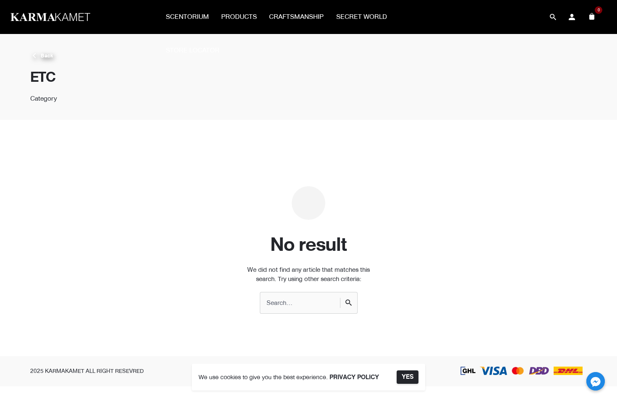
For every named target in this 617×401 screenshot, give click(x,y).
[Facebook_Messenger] (595, 381)
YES (407, 377)
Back (47, 55)
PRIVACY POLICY (354, 377)
